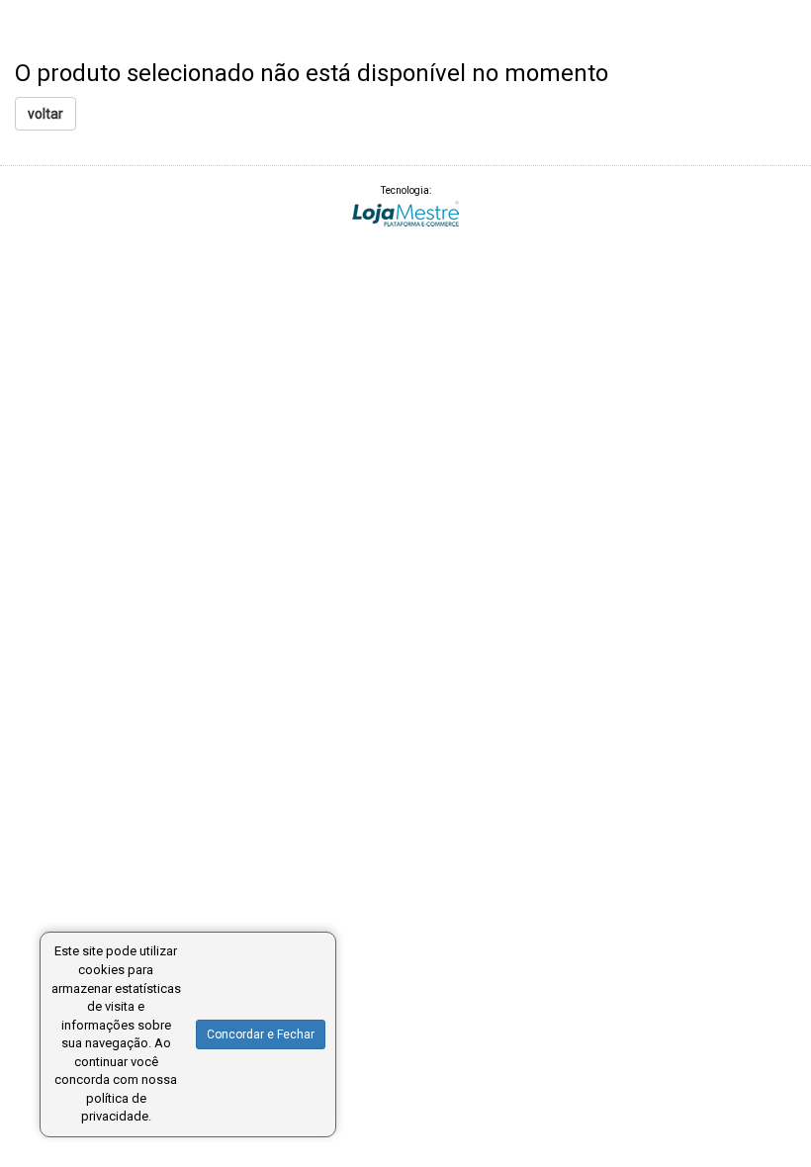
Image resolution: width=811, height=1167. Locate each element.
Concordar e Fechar (261, 1034)
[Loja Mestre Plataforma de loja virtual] (405, 213)
